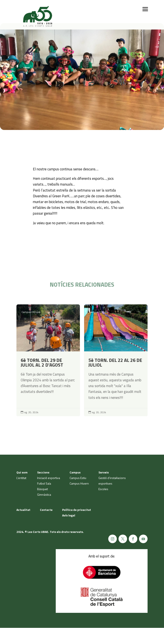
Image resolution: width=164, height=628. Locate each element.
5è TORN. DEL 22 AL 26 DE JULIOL (116, 360)
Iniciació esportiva (48, 478)
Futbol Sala (44, 483)
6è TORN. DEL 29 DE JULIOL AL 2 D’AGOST (48, 360)
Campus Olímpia (31, 312)
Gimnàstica (44, 494)
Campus (75, 472)
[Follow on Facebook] (133, 539)
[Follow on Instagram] (112, 539)
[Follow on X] (123, 539)
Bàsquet (42, 489)
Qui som (22, 472)
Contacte (46, 509)
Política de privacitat (76, 509)
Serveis (103, 472)
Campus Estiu (78, 478)
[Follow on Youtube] (143, 539)
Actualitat (23, 509)
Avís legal (68, 515)
